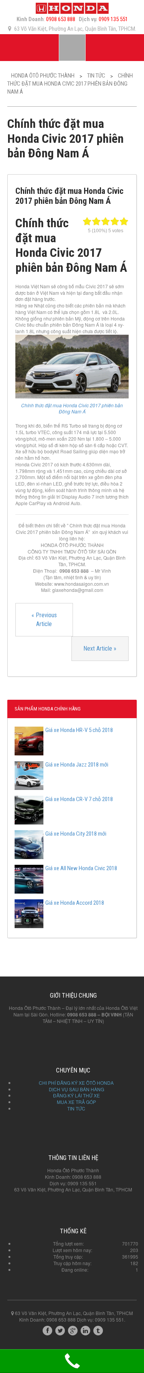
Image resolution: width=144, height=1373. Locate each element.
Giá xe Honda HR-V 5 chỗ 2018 (79, 730)
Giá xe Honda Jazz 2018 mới (76, 764)
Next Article (99, 648)
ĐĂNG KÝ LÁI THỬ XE (76, 1095)
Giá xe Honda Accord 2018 (74, 902)
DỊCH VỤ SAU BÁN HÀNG (76, 1089)
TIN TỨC (76, 1108)
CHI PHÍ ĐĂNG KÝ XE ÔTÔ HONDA (76, 1082)
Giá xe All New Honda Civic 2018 (81, 868)
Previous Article (44, 619)
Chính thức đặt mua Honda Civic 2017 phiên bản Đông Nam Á (72, 408)
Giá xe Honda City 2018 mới (75, 833)
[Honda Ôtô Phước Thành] (72, 7)
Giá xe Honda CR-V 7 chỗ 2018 (79, 799)
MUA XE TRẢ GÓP (76, 1102)
